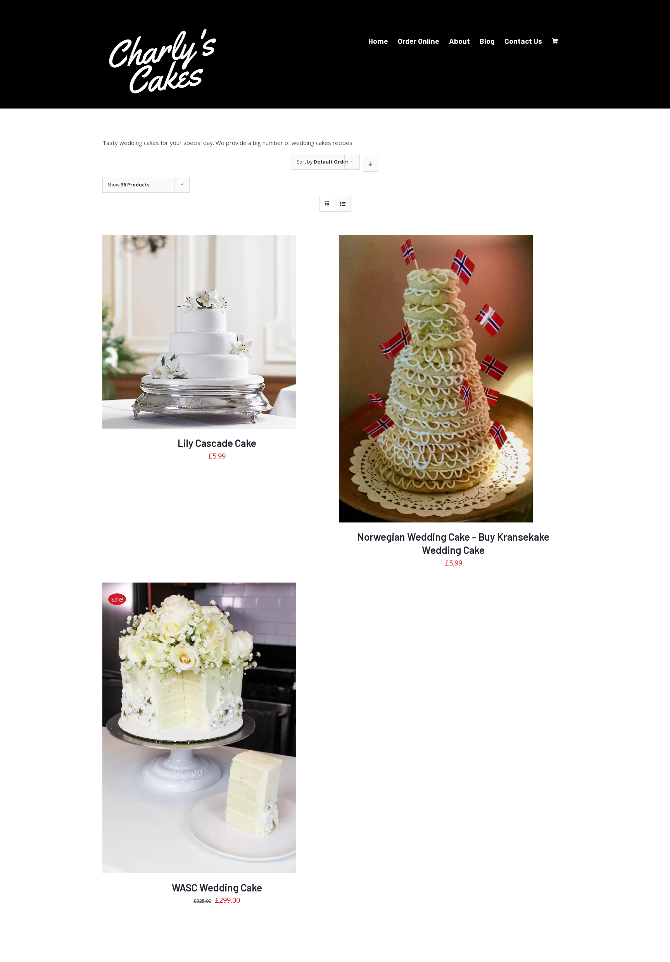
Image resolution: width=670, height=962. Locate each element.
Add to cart (183, 337)
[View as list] (342, 203)
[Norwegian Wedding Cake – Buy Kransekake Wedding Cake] (436, 378)
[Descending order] (370, 164)
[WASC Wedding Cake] (199, 728)
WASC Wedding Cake (217, 887)
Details (223, 337)
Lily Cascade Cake (217, 443)
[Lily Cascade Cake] (199, 332)
